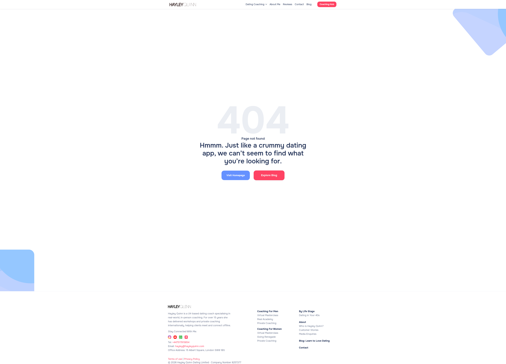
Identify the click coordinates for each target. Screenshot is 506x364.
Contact (299, 4)
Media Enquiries (307, 334)
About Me (275, 4)
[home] (185, 4)
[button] (256, 4)
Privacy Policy (192, 359)
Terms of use (175, 359)
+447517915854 (180, 342)
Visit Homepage (236, 175)
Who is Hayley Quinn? (311, 326)
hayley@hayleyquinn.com (189, 346)
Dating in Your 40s (309, 315)
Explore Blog (269, 175)
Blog (309, 4)
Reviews (287, 4)
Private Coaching (266, 323)
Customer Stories (308, 330)
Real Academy (265, 319)
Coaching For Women (269, 329)
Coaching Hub (327, 4)
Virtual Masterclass (267, 315)
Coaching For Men (267, 311)
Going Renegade (266, 337)
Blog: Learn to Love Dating (314, 341)
